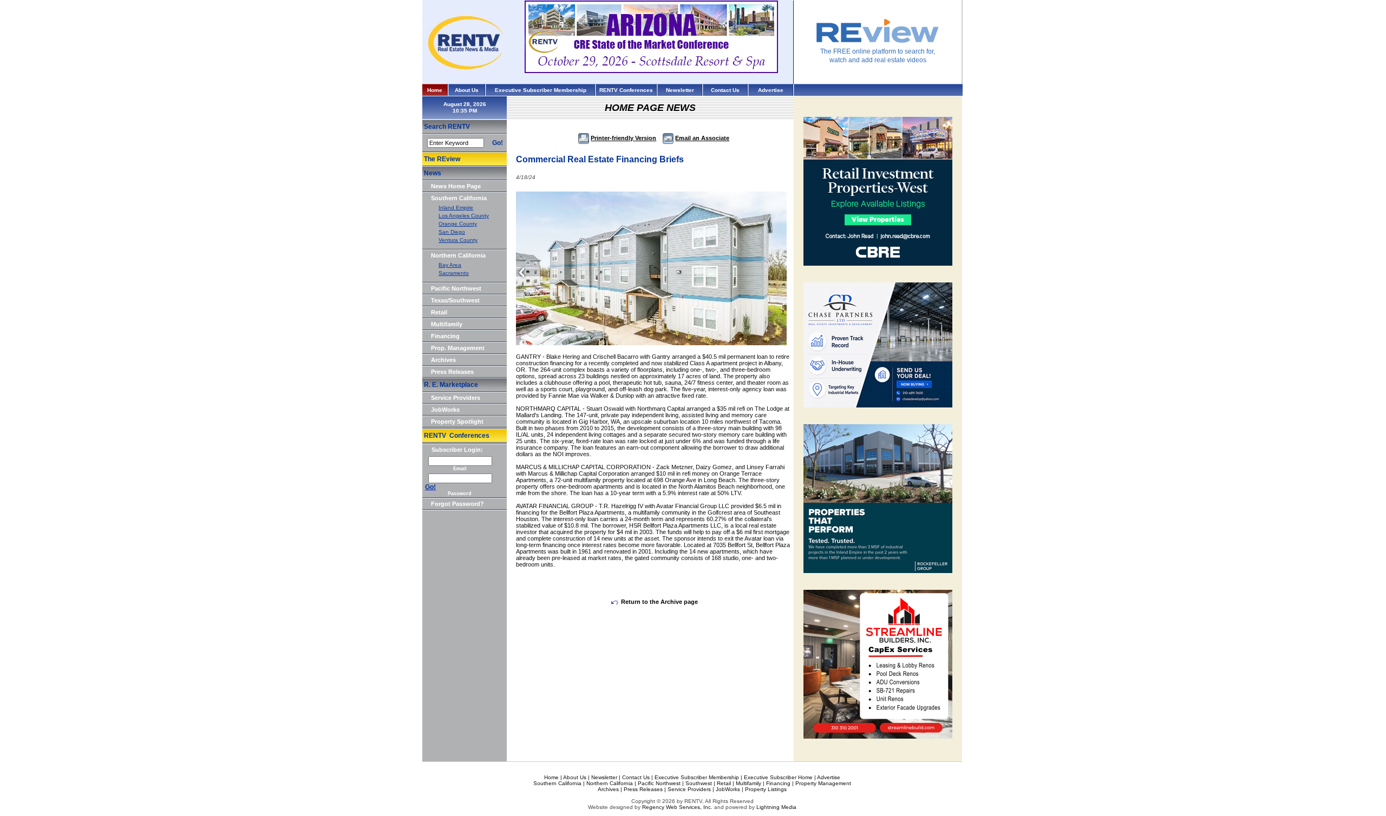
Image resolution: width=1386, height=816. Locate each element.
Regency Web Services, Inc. (677, 807)
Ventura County (458, 240)
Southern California (459, 198)
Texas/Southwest (455, 300)
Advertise (770, 90)
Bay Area (450, 265)
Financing (445, 336)
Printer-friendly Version (623, 138)
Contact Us (725, 90)
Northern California (458, 255)
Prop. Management (458, 348)
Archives (443, 360)
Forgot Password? (457, 504)
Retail (439, 312)
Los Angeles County (464, 216)
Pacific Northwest (456, 288)
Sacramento (454, 273)
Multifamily (446, 324)
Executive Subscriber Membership (540, 90)
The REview (442, 159)
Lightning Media (776, 807)
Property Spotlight (457, 421)
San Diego (452, 232)
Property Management (823, 783)
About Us (467, 90)
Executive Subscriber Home (778, 777)
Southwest (698, 783)
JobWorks (445, 409)
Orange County (458, 224)
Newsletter (680, 90)
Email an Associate (702, 138)
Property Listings (766, 789)
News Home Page (456, 186)
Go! (497, 143)
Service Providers (455, 397)
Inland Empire (456, 207)
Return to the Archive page (659, 601)
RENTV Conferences (626, 90)
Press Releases (452, 371)
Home (434, 90)
